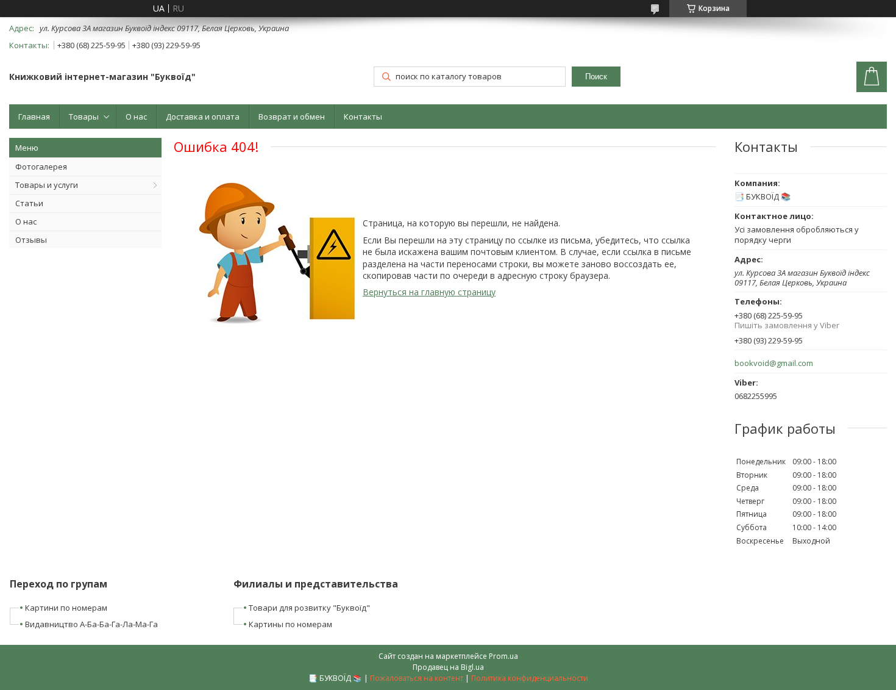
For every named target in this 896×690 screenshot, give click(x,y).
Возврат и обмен (291, 116)
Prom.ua (503, 656)
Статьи (29, 203)
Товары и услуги (46, 184)
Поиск (596, 76)
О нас (136, 116)
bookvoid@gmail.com (773, 363)
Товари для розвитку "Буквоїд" (309, 607)
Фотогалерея (41, 166)
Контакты (363, 116)
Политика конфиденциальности (529, 678)
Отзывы (31, 239)
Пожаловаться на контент (416, 678)
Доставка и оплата (203, 116)
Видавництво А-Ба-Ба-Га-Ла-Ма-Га (91, 624)
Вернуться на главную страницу (429, 292)
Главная (34, 116)
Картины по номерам (290, 624)
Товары (84, 116)
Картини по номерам (66, 607)
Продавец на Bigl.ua (448, 667)
